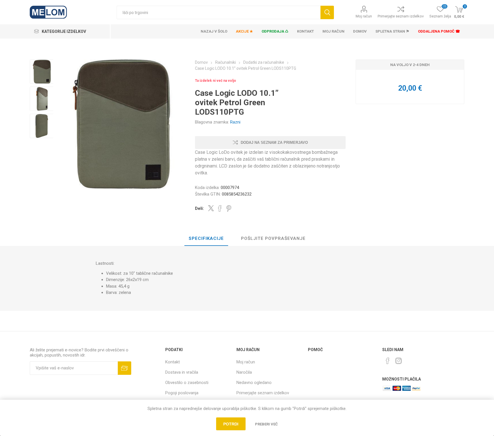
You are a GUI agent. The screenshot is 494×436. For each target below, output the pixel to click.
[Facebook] (387, 360)
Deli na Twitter (211, 208)
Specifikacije (206, 238)
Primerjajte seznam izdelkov (401, 16)
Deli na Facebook (220, 208)
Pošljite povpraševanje (273, 238)
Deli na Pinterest (229, 208)
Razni (235, 122)
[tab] (206, 239)
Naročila (244, 372)
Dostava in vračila (181, 372)
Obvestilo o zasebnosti (186, 382)
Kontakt (172, 362)
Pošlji (124, 368)
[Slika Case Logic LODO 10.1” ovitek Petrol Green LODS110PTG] (42, 71)
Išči (327, 12)
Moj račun (364, 16)
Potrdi (230, 424)
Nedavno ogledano (254, 382)
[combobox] (218, 12)
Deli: (199, 208)
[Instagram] (398, 360)
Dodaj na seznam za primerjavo (274, 142)
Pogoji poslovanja (181, 392)
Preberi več (266, 424)
